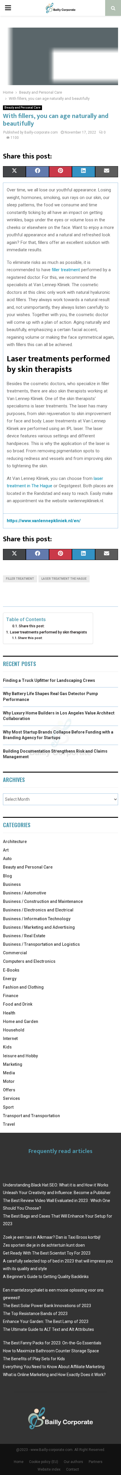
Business (12, 884)
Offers (9, 1090)
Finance (10, 995)
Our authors (73, 1462)
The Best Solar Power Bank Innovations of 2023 (47, 1305)
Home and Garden (20, 1021)
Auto (7, 858)
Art (6, 850)
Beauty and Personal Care (22, 107)
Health (9, 1013)
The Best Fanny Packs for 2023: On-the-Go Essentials (52, 1343)
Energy (9, 978)
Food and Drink (17, 1004)
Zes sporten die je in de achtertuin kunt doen (44, 1245)
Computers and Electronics (29, 961)
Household (13, 1030)
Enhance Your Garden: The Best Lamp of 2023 (45, 1321)
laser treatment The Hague (64, 578)
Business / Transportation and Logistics (41, 944)
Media (9, 1073)
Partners (95, 1462)
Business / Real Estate (24, 935)
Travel (9, 1124)
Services (11, 1098)
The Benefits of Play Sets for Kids (34, 1358)
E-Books (11, 970)
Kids (7, 1047)
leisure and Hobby (20, 1055)
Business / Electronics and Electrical (38, 910)
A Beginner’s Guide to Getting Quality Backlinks (46, 1276)
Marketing (12, 1064)
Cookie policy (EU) (43, 1462)
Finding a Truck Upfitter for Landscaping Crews (49, 680)
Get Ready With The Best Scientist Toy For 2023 (46, 1253)
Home (18, 1462)
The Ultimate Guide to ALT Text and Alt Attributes (48, 1329)
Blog (7, 876)
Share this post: (32, 626)
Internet (10, 1038)
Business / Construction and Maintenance (43, 901)
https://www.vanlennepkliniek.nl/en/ (44, 520)
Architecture (15, 841)
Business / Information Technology (36, 918)
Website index (49, 1469)
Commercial (15, 952)
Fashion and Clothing (23, 987)
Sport (8, 1107)
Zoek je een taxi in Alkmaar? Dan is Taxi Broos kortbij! (51, 1237)
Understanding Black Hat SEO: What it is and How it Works (55, 1185)
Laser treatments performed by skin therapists (48, 632)
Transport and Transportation (31, 1115)
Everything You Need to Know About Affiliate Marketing (54, 1366)
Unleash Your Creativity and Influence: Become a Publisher (57, 1192)
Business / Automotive (24, 893)
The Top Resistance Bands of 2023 (35, 1313)
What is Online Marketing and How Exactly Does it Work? (54, 1374)
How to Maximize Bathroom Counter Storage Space (51, 1350)
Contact (72, 1469)
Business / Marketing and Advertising (39, 927)
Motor (9, 1081)
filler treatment (66, 269)
